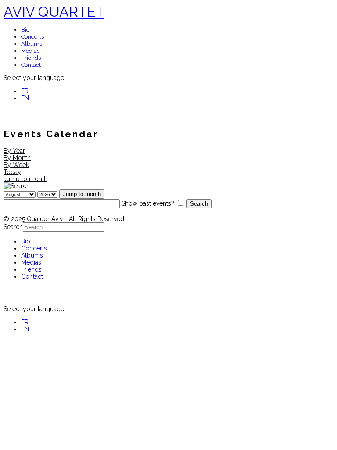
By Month (17, 157)
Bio (25, 29)
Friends (31, 57)
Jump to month (25, 178)
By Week (16, 164)
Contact (31, 65)
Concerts (32, 36)
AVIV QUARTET (54, 12)
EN (25, 98)
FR (25, 90)
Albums (31, 43)
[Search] (17, 185)
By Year (14, 150)
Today (12, 171)
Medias (30, 50)
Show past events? (148, 203)
